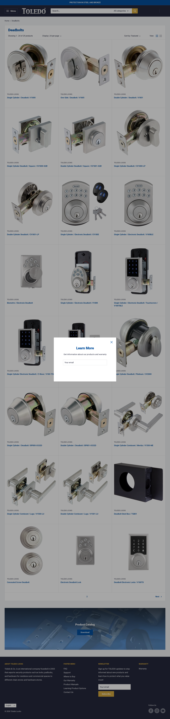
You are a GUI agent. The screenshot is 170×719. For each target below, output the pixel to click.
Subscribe (85, 369)
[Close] (111, 342)
